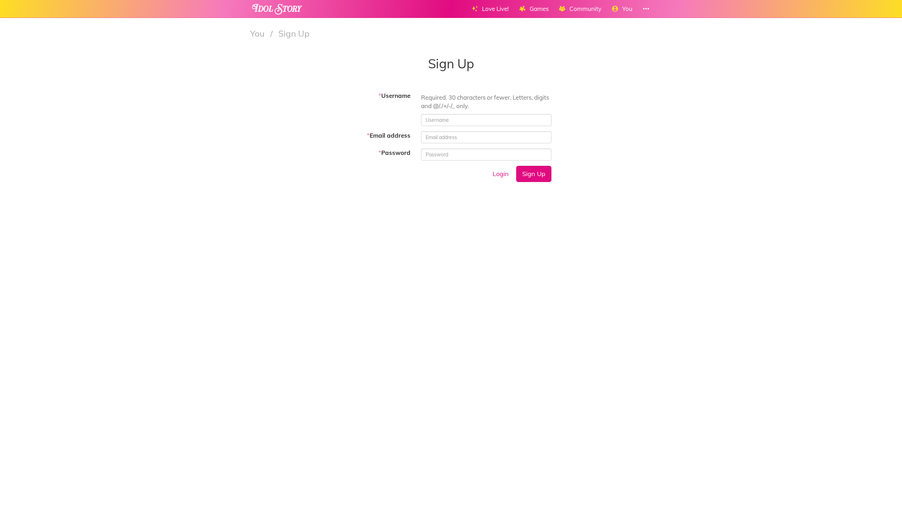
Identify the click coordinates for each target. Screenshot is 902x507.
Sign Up (533, 174)
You (258, 33)
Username (394, 95)
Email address (388, 135)
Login (501, 174)
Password (394, 152)
